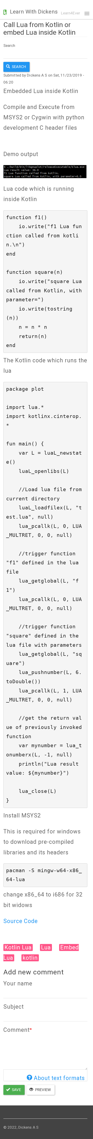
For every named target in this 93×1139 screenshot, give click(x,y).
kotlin (30, 958)
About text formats (59, 1078)
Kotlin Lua (18, 947)
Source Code (20, 921)
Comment (16, 1030)
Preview (42, 1089)
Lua (46, 947)
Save (16, 1089)
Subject (13, 1006)
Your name (17, 983)
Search (9, 45)
